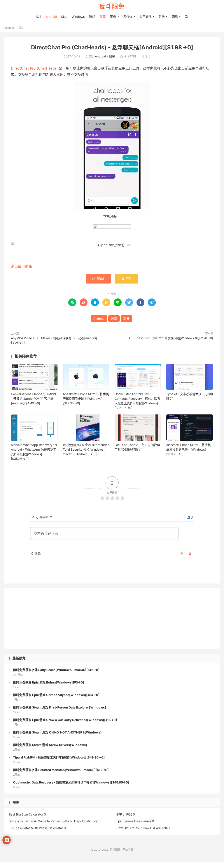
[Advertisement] (112, 618)
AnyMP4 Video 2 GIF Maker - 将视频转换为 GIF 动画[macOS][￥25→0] (54, 340)
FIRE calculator (19, 828)
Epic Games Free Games (133, 821)
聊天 (126, 318)
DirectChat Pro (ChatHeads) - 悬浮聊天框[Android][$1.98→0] (112, 47)
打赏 (126, 278)
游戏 (92, 16)
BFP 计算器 (124, 814)
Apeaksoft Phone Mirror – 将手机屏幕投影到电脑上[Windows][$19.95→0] (86, 398)
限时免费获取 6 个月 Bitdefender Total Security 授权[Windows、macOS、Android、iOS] (86, 449)
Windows (78, 16)
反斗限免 (112, 6)
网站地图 (127, 849)
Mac (64, 16)
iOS (38, 16)
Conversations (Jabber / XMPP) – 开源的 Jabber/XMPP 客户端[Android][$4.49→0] (33, 398)
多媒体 (127, 16)
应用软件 (145, 16)
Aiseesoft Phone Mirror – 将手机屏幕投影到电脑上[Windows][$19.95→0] (188, 449)
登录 (189, 517)
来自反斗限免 (21, 266)
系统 (162, 16)
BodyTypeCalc (19, 821)
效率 (103, 16)
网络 (175, 16)
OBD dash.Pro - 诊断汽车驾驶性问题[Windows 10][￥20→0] (171, 338)
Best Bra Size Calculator (26, 814)
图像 (113, 16)
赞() (98, 278)
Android (51, 16)
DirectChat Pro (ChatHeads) (34, 68)
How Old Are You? (129, 828)
